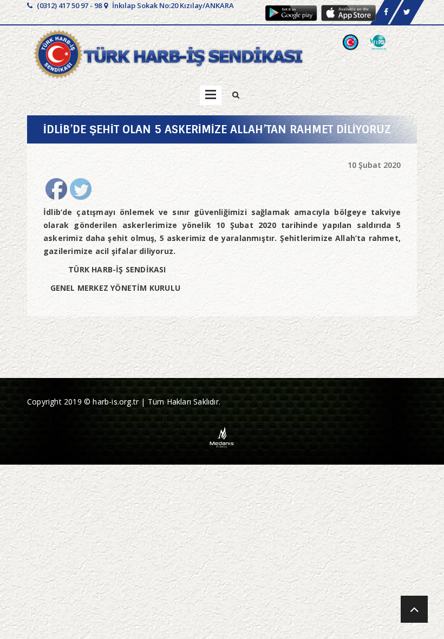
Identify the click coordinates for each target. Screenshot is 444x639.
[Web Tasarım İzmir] (222, 436)
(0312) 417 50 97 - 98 (68, 5)
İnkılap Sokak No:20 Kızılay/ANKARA (172, 5)
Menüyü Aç (210, 95)
